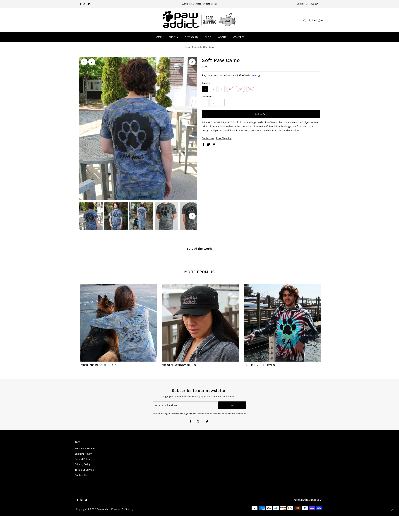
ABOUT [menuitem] (222, 37)
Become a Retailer (85, 448)
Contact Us (81, 475)
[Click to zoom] (192, 61)
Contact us (208, 138)
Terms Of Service (84, 469)
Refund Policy (82, 459)
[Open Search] (305, 20)
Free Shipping (223, 138)
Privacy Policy (82, 464)
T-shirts (195, 47)
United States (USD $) (307, 3)
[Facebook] (80, 4)
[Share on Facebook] (204, 144)
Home (187, 47)
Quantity (207, 96)
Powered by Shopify (122, 509)
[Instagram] (84, 4)
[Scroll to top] (393, 510)
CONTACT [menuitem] (239, 37)
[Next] (91, 61)
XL (230, 89)
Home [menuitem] (158, 37)
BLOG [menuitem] (208, 37)
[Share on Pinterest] (214, 144)
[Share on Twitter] (209, 144)
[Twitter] (89, 4)
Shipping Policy (83, 453)
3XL (251, 89)
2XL (240, 89)
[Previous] (84, 61)
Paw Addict (103, 509)
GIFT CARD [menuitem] (191, 37)
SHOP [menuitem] (172, 37)
